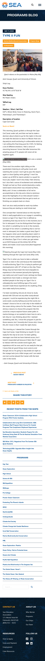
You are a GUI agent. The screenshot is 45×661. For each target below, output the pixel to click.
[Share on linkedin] (13, 402)
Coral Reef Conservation (11, 531)
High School (7, 474)
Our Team (29, 624)
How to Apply (8, 639)
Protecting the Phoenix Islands (13, 502)
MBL (4, 541)
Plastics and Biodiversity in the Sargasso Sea (18, 565)
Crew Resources (8, 651)
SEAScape (6, 488)
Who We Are (30, 612)
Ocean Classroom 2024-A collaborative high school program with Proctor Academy (20, 417)
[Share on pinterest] (18, 402)
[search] (32, 587)
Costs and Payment (10, 643)
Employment (7, 647)
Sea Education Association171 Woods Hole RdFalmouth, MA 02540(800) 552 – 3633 (10, 617)
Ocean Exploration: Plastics (12, 545)
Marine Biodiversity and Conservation (15, 41)
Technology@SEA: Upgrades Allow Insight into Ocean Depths (18, 450)
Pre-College (6, 493)
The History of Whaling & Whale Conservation (18, 579)
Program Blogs (34, 41)
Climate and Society (9, 521)
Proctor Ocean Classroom (11, 498)
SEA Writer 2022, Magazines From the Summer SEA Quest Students (19, 442)
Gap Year (6, 464)
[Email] (22, 402)
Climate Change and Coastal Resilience (15, 526)
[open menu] (39, 5)
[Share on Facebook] (5, 402)
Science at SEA (7, 478)
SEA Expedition (8, 483)
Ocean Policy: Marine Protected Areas (15, 550)
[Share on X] (9, 402)
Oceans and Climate (9, 555)
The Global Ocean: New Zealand (13, 574)
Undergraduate (8, 45)
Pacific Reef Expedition (10, 560)
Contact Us (9, 607)
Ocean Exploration (9, 469)
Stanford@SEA (8, 512)
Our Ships (29, 620)
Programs (29, 616)
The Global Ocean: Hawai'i (11, 569)
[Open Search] (32, 5)
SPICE (4, 507)
